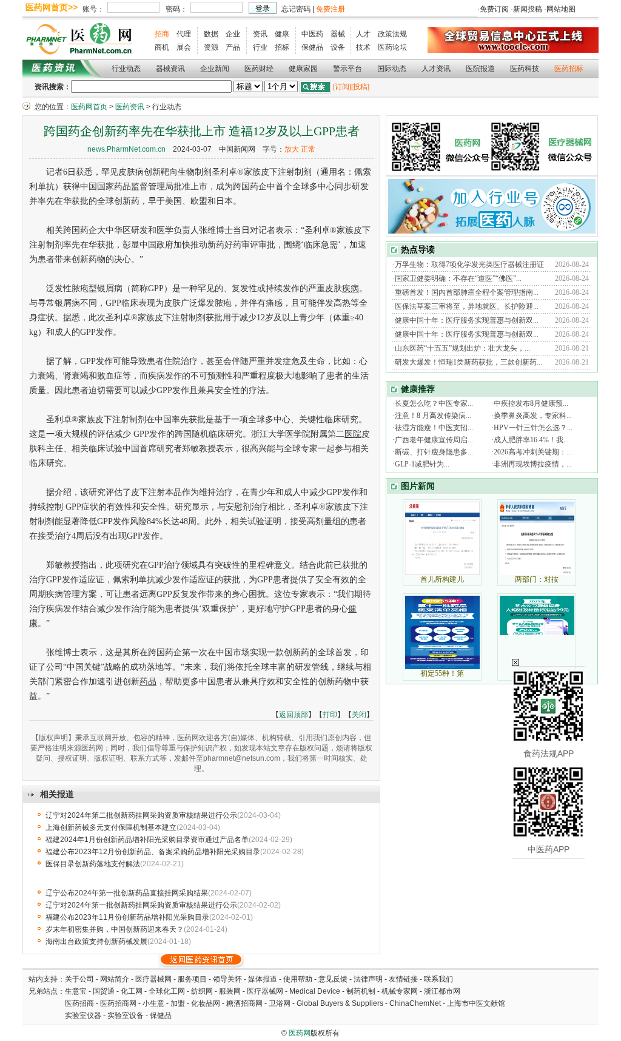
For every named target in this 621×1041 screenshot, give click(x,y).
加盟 (178, 1003)
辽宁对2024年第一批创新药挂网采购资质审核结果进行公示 (141, 905)
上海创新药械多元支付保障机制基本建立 (110, 827)
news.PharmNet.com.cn (126, 149)
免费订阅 (494, 9)
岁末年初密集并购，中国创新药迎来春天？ (114, 929)
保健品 (312, 47)
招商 (162, 34)
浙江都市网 (442, 991)
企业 (233, 34)
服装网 (230, 991)
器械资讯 (170, 68)
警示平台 (347, 68)
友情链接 (403, 979)
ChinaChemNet (415, 1003)
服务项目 (192, 979)
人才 (363, 34)
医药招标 (568, 68)
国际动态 (391, 68)
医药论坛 (392, 47)
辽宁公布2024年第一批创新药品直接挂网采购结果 (126, 893)
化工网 (132, 991)
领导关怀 (227, 979)
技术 (363, 47)
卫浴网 (280, 1003)
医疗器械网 (153, 979)
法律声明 (368, 979)
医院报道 (480, 68)
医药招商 (79, 1003)
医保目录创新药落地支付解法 (92, 864)
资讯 (260, 34)
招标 (282, 47)
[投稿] (360, 87)
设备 (338, 47)
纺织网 (202, 991)
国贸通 (104, 991)
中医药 (312, 34)
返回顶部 (293, 714)
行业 (260, 47)
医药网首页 (89, 107)
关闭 (359, 714)
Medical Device (314, 991)
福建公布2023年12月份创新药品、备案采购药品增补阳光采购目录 (152, 851)
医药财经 (259, 68)
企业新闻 (214, 68)
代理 (183, 34)
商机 (162, 47)
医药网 (299, 1033)
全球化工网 (167, 991)
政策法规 (392, 34)
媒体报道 (262, 979)
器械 (338, 34)
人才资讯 (436, 68)
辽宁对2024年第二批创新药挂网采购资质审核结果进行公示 (141, 815)
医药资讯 (129, 107)
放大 (291, 149)
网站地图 (561, 9)
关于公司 (79, 979)
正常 (308, 149)
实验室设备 (125, 1015)
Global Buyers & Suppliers (340, 1003)
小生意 (153, 1003)
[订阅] (342, 87)
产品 (233, 47)
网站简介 (114, 979)
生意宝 (76, 991)
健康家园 (303, 68)
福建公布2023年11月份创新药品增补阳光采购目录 (127, 917)
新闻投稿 (527, 9)
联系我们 (438, 979)
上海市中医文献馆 (476, 1003)
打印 (330, 714)
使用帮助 (297, 979)
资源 (211, 47)
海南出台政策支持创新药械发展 (96, 941)
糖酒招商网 (244, 1003)
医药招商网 (118, 1003)
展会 (183, 47)
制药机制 (360, 991)
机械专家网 (399, 991)
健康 (282, 34)
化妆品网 (205, 1003)
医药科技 (524, 68)
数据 (211, 34)
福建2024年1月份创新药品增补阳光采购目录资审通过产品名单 (147, 839)
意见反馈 (332, 979)
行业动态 (126, 68)
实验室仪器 (83, 1015)
